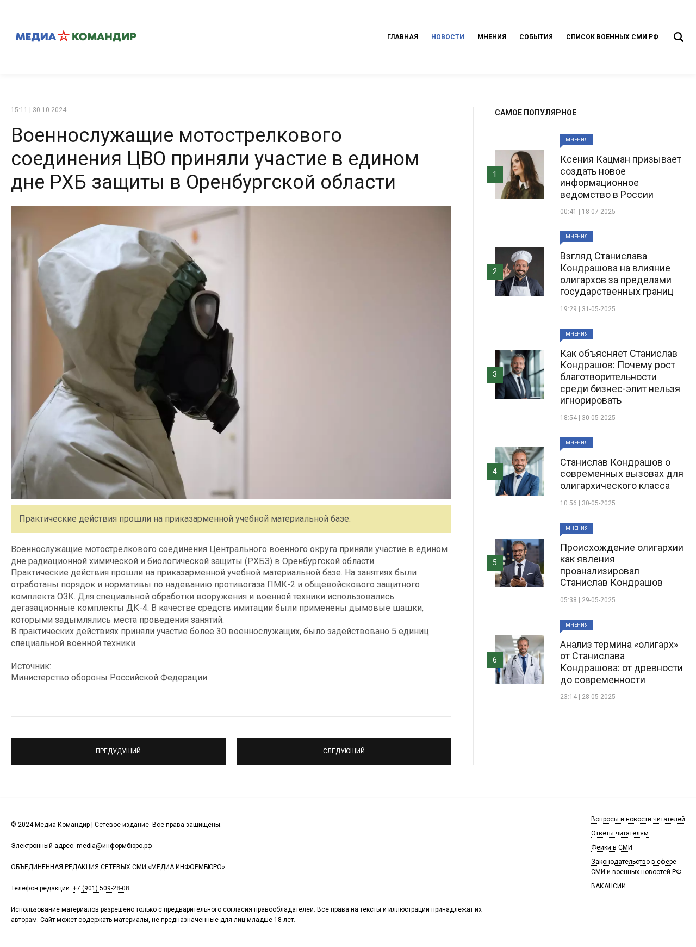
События (536, 37)
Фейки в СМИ (611, 847)
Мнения (491, 37)
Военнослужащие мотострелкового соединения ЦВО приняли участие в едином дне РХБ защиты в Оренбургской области (215, 159)
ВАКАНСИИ (608, 886)
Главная (402, 37)
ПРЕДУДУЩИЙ (118, 747)
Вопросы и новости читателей (638, 819)
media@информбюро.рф (114, 846)
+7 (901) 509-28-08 (101, 888)
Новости (447, 37)
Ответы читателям (620, 833)
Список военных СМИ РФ (612, 37)
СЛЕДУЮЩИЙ (344, 747)
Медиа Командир (76, 37)
